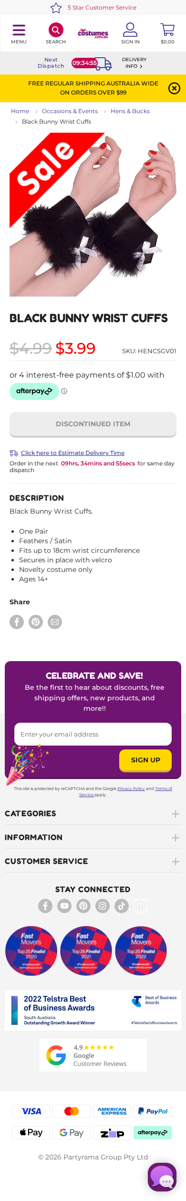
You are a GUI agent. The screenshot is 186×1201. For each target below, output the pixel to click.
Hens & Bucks (130, 111)
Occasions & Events (70, 111)
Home (20, 111)
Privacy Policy (131, 788)
